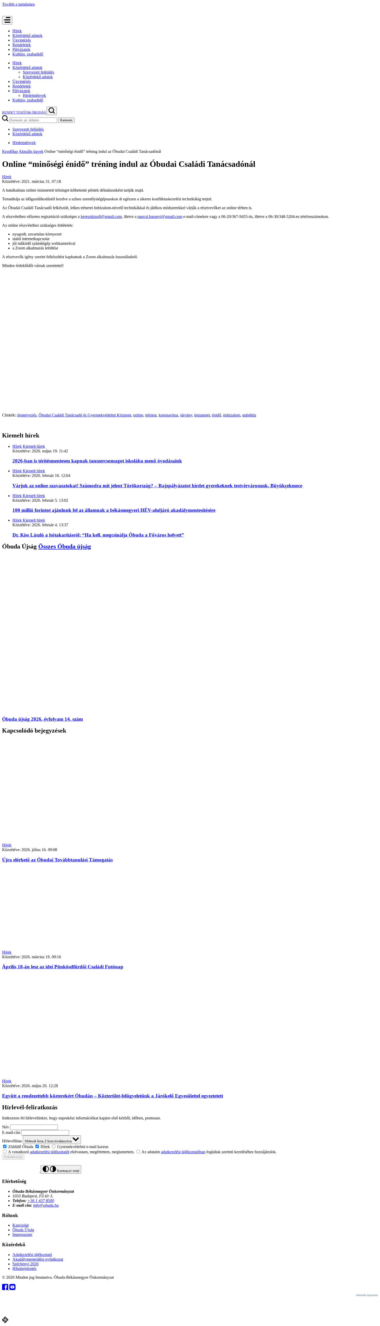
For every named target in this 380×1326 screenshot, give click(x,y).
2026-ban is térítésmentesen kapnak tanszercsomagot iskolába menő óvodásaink (97, 461)
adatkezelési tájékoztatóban (183, 1152)
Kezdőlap (10, 151)
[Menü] (7, 20)
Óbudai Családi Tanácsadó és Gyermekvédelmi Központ (85, 415)
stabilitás (249, 415)
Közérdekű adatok (27, 35)
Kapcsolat (20, 1225)
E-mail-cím (11, 1132)
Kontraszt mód (67, 1171)
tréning (151, 415)
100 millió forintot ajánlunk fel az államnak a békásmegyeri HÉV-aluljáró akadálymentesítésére (113, 510)
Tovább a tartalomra (18, 4)
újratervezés (26, 415)
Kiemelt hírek (34, 446)
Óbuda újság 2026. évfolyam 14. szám (42, 719)
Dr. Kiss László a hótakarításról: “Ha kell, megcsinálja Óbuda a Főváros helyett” (98, 535)
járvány (186, 415)
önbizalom (231, 415)
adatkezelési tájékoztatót (49, 1152)
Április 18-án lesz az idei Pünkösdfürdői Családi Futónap (62, 966)
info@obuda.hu (46, 1205)
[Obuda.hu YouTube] (12, 1288)
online (138, 415)
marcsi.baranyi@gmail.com (160, 216)
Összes (64, 546)
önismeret (202, 415)
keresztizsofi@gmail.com (101, 216)
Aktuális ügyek (31, 151)
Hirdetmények (34, 95)
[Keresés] (52, 111)
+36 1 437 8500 (40, 1200)
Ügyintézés (21, 40)
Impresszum (22, 1234)
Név (5, 1127)
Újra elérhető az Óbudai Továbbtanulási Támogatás (57, 859)
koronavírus (168, 415)
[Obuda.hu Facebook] (5, 1288)
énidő (216, 415)
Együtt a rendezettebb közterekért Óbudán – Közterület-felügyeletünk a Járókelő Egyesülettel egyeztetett (112, 1096)
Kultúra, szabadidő (27, 54)
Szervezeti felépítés (38, 72)
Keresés (66, 120)
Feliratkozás (13, 1157)
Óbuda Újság (23, 1230)
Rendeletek (21, 45)
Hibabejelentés (24, 1268)
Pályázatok (21, 49)
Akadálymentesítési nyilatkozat (37, 1259)
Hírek (17, 31)
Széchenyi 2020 (25, 1264)
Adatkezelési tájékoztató (32, 1254)
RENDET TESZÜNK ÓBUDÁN (24, 112)
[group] (190, 1146)
